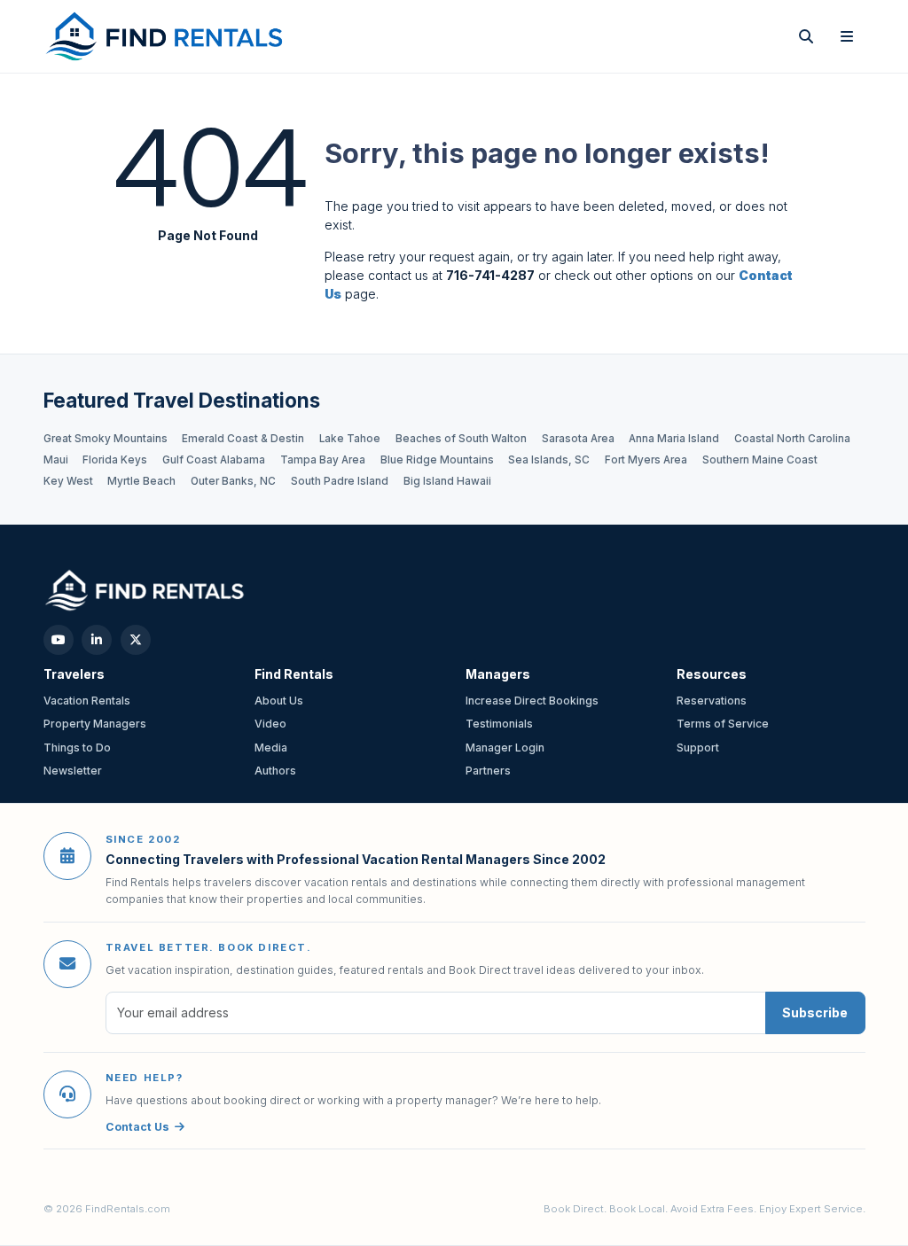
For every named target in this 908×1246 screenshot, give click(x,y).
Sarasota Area (578, 438)
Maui (55, 460)
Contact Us (137, 1126)
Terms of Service (723, 723)
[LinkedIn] (97, 640)
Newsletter (72, 770)
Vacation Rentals (86, 700)
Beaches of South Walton (461, 438)
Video (270, 723)
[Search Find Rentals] (806, 36)
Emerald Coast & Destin (243, 438)
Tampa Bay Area (322, 460)
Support (698, 747)
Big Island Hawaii (447, 481)
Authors (275, 770)
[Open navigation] (846, 36)
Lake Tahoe (349, 438)
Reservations (712, 700)
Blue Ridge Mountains (437, 460)
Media (270, 747)
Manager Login (505, 747)
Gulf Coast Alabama (213, 460)
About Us (278, 700)
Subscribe (815, 1012)
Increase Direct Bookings (532, 700)
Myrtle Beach (141, 481)
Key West (68, 481)
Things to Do (77, 747)
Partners (488, 770)
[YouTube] (58, 640)
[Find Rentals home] (165, 36)
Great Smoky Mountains (105, 438)
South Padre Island (339, 481)
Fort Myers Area (646, 460)
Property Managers (94, 723)
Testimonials (499, 723)
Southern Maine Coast (760, 460)
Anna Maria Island (674, 438)
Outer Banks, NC (233, 481)
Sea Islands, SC (549, 460)
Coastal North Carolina (792, 438)
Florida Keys (114, 460)
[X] (136, 640)
